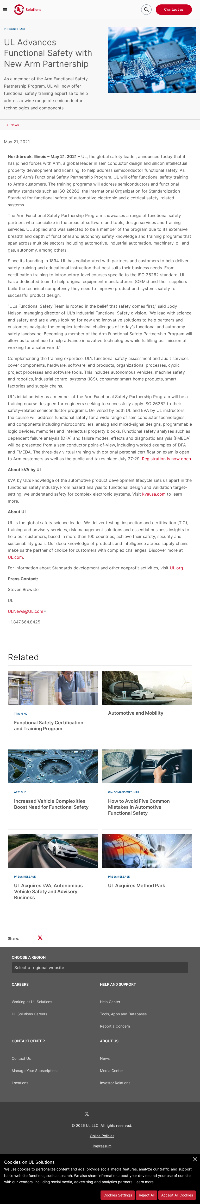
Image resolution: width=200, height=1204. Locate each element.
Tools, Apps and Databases (123, 1014)
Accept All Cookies (177, 1195)
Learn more (144, 1182)
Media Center (111, 1070)
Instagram (114, 1114)
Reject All (146, 1195)
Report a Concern (115, 1026)
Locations (20, 1083)
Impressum (102, 1146)
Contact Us (21, 1058)
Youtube (127, 1114)
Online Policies (102, 1136)
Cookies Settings (117, 1195)
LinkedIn (73, 1114)
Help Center (110, 1001)
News (14, 125)
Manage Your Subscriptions (35, 1070)
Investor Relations (115, 1083)
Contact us (174, 9)
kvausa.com (154, 494)
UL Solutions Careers (29, 1014)
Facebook (100, 1114)
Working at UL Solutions (32, 1001)
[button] (5, 9)
